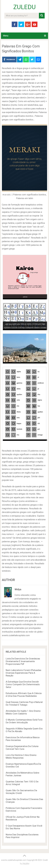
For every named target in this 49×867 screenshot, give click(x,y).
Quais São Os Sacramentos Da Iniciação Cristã (21, 791)
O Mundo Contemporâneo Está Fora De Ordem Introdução (24, 721)
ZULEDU (24, 7)
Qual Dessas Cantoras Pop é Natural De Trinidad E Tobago (24, 703)
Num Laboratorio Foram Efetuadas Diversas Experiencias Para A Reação (23, 673)
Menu (5, 35)
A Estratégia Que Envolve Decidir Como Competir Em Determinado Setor (23, 684)
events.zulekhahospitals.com (13, 860)
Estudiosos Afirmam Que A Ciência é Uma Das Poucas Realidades (24, 694)
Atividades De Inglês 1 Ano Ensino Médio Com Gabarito (23, 712)
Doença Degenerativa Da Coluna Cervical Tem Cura (22, 747)
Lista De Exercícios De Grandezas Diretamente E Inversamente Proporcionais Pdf (23, 661)
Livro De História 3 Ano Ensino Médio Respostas (21, 756)
